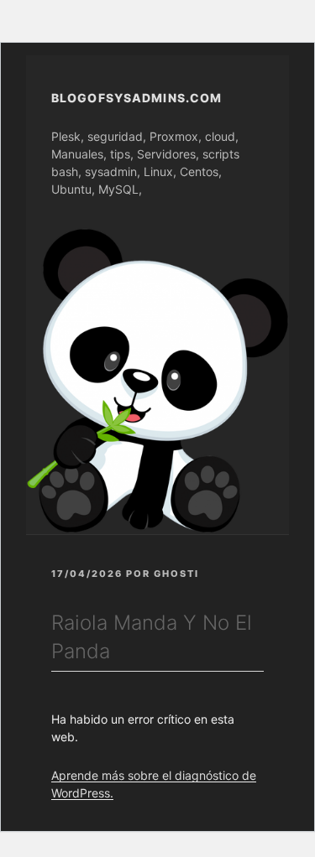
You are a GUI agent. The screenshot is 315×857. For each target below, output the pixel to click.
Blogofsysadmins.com (136, 98)
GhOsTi (176, 573)
